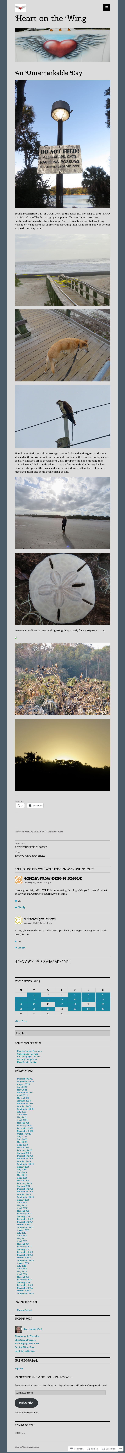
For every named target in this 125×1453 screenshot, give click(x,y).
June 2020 (22, 1139)
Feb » (24, 1021)
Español (19, 1368)
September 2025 (25, 1081)
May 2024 (22, 1090)
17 (62, 1004)
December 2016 (25, 1252)
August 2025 (23, 1084)
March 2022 (23, 1098)
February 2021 (24, 1125)
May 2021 (22, 1117)
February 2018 (24, 1213)
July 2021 (21, 1112)
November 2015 (25, 1288)
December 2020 (25, 1128)
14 (21, 1004)
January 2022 (24, 1101)
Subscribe (26, 1403)
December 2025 (25, 1079)
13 (103, 999)
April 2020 (22, 1145)
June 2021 (22, 1114)
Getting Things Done (27, 1059)
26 (88, 1009)
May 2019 (22, 1175)
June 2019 (22, 1172)
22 (34, 1009)
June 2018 (22, 1202)
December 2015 (25, 1285)
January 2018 (23, 1216)
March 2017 (23, 1244)
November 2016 (25, 1255)
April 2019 (22, 1178)
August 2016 (23, 1263)
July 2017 (21, 1233)
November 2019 (25, 1158)
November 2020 (25, 1131)
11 (75, 999)
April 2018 (22, 1208)
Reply (21, 907)
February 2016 (24, 1279)
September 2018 (25, 1197)
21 (21, 1009)
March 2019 (23, 1180)
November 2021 (25, 1103)
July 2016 (21, 1266)
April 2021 (22, 1120)
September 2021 (25, 1109)
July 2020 (22, 1136)
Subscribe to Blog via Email (43, 1377)
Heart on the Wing (50, 18)
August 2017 (23, 1230)
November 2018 (25, 1191)
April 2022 (22, 1095)
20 (103, 1004)
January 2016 (23, 1282)
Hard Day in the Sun (27, 1062)
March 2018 (23, 1211)
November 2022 (25, 1092)
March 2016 (23, 1277)
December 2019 (25, 1156)
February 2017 (24, 1246)
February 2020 (24, 1150)
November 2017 (25, 1222)
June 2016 (22, 1268)
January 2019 (23, 1186)
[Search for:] (62, 1033)
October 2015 (24, 1290)
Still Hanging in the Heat (29, 1056)
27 (103, 1009)
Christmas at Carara (27, 1054)
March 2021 (23, 1123)
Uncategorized (24, 1310)
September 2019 (25, 1164)
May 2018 (22, 1205)
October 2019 (24, 1161)
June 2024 (22, 1087)
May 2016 (22, 1271)
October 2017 (24, 1224)
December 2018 (25, 1189)
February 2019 (24, 1183)
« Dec (17, 1021)
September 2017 (25, 1227)
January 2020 (24, 1153)
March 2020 (23, 1147)
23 (48, 1009)
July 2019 (21, 1169)
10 (62, 999)
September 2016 (25, 1260)
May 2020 (22, 1142)
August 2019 (23, 1167)
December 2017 (25, 1219)
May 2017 (22, 1238)
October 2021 (24, 1106)
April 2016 (22, 1274)
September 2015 (25, 1293)
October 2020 (24, 1134)
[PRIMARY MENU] (106, 7)
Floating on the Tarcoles (29, 1051)
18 (75, 1004)
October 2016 (24, 1257)
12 (88, 999)
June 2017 (22, 1235)
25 (75, 1009)
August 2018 (23, 1200)
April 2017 (22, 1241)
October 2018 (24, 1194)
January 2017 (23, 1249)
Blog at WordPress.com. (27, 1447)
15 (34, 1004)
